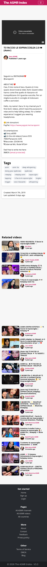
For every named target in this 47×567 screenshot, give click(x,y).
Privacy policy (23, 537)
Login (23, 499)
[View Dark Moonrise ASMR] (22, 424)
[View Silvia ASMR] (22, 385)
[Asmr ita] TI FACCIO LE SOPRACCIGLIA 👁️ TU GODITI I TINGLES (32, 353)
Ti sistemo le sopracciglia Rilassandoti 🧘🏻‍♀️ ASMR (30, 444)
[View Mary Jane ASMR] (22, 286)
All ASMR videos (23, 513)
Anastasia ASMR (30, 274)
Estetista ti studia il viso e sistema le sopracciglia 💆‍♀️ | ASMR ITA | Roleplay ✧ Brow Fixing (31, 431)
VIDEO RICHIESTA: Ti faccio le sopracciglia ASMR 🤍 (31, 243)
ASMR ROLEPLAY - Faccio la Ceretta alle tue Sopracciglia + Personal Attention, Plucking (32, 418)
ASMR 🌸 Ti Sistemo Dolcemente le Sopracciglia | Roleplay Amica (31, 456)
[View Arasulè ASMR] (22, 397)
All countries (23, 516)
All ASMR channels (23, 510)
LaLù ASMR (29, 346)
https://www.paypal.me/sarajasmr (25, 125)
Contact (23, 531)
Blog (23, 555)
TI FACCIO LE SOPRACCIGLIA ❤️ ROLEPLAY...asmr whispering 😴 (32, 255)
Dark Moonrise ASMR (32, 423)
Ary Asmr (28, 246)
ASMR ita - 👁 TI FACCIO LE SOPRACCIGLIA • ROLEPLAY (31, 365)
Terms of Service (23, 549)
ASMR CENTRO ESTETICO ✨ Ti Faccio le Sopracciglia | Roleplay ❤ (32, 329)
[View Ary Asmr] (22, 247)
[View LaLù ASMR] (22, 347)
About (23, 528)
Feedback (23, 534)
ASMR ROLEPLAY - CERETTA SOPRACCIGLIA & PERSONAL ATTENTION (31, 468)
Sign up (23, 495)
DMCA (23, 552)
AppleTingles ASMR (31, 437)
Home (23, 492)
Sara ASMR (13, 56)
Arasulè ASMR (29, 396)
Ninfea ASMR (29, 368)
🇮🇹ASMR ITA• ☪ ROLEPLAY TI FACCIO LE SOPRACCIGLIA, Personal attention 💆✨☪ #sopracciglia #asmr (31, 378)
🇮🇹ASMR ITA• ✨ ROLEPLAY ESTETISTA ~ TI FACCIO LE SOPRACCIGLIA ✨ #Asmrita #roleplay (31, 405)
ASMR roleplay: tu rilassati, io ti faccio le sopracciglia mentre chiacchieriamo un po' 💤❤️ (32, 341)
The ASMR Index (23, 564)
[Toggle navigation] (40, 2)
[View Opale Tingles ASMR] (22, 261)
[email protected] (17, 152)
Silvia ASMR (29, 384)
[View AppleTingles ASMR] (22, 438)
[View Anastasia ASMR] (22, 275)
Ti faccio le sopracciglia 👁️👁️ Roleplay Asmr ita (31, 281)
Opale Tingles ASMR (32, 260)
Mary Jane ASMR (30, 285)
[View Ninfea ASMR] (22, 369)
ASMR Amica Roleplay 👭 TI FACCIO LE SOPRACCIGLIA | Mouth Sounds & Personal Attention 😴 (31, 268)
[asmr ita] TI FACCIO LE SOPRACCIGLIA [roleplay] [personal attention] (30, 392)
